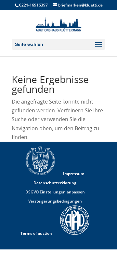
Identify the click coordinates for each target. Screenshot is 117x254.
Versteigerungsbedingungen (55, 201)
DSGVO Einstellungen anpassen (55, 192)
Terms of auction (36, 233)
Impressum (73, 173)
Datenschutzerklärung (54, 183)
